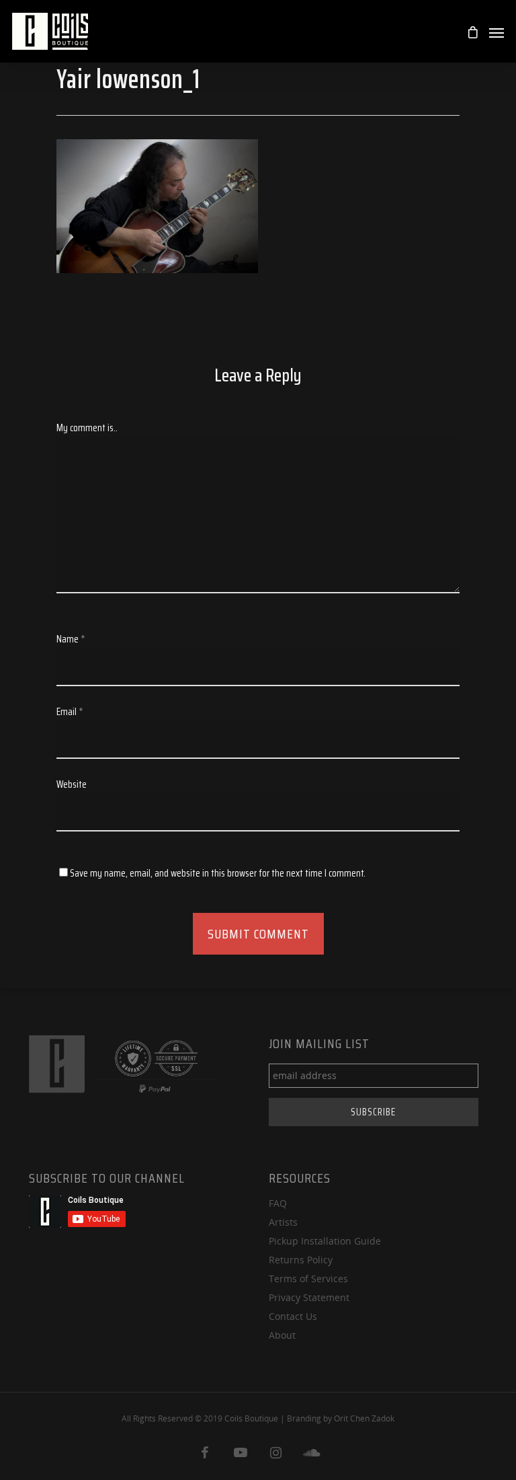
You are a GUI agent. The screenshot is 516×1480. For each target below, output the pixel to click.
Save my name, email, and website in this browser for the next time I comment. (218, 873)
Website (71, 784)
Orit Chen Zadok (364, 1418)
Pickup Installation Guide (325, 1240)
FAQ (278, 1203)
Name (70, 639)
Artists (283, 1222)
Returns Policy (301, 1259)
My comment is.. (87, 428)
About (282, 1335)
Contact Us (293, 1316)
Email (69, 712)
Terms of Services (308, 1278)
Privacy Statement (309, 1297)
